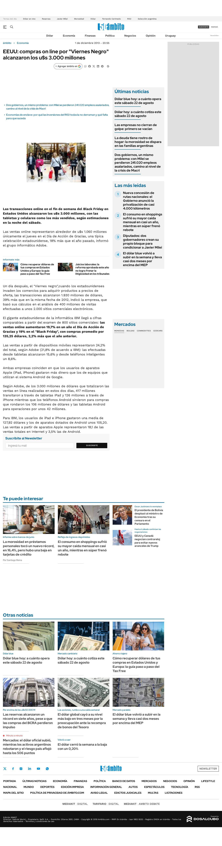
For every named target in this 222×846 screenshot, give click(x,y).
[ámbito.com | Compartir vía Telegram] (102, 66)
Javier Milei (62, 19)
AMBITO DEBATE (142, 803)
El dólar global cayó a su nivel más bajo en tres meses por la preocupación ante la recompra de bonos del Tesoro (82, 720)
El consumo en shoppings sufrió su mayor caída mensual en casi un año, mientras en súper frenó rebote (142, 222)
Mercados (149, 781)
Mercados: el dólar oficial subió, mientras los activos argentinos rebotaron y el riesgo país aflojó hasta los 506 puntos (27, 746)
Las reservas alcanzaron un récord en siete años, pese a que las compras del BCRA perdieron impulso (28, 720)
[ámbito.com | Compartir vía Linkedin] (98, 66)
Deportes (47, 787)
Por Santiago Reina (12, 560)
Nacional (10, 787)
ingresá (214, 27)
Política (110, 35)
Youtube (38, 769)
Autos (133, 787)
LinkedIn (29, 768)
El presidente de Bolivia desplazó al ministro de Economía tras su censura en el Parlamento (149, 516)
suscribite (203, 27)
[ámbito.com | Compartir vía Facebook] (89, 66)
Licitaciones (173, 793)
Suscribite (92, 445)
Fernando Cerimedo (111, 19)
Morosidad (79, 19)
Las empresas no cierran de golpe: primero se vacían (136, 127)
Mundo (29, 787)
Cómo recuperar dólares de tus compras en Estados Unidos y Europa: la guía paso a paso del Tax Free (37, 269)
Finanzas (90, 35)
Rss (197, 787)
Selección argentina (147, 19)
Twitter (5, 768)
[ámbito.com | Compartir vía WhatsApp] (85, 66)
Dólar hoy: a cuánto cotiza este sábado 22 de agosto (138, 114)
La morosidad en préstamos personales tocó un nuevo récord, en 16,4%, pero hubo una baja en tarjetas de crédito (28, 548)
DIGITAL (75, 803)
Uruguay (170, 35)
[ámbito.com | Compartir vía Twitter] (93, 66)
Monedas (119, 331)
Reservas (46, 19)
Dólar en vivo (29, 19)
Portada (9, 781)
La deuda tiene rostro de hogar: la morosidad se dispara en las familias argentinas (138, 142)
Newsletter (214, 35)
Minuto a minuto (14, 735)
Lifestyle (208, 781)
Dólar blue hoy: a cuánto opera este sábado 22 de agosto (138, 101)
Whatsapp (47, 768)
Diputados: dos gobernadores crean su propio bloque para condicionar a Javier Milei (142, 242)
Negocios (130, 35)
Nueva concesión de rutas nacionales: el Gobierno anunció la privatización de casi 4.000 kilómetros (138, 201)
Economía (69, 35)
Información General (106, 787)
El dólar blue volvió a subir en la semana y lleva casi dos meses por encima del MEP (142, 259)
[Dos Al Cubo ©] (203, 819)
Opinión (150, 35)
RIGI (129, 19)
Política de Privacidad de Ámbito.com (57, 793)
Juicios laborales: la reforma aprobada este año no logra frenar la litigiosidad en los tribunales (92, 269)
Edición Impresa (72, 787)
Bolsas (130, 331)
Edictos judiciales (127, 793)
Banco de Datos (123, 781)
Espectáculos (154, 787)
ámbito (7, 43)
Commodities (144, 331)
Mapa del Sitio (13, 793)
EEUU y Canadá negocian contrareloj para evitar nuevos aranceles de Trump (147, 541)
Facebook (13, 768)
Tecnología (179, 787)
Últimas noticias (34, 781)
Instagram (21, 768)
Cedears (158, 331)
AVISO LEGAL (99, 793)
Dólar (93, 19)
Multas (153, 793)
